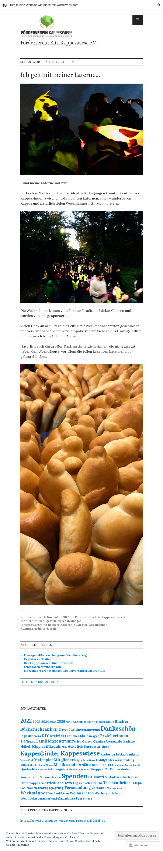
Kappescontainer (96, 746)
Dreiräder (58, 736)
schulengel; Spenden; (77, 769)
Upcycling (56, 788)
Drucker (73, 736)
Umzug (43, 788)
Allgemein (49, 621)
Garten (87, 741)
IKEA (49, 746)
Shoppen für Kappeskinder (110, 769)
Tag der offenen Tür (88, 783)
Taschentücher (116, 782)
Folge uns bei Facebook (40, 682)
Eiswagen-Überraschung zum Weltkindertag (55, 655)
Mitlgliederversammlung (116, 760)
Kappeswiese (80, 753)
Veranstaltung (77, 787)
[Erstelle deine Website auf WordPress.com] (81, 5)
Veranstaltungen (70, 621)
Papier (105, 765)
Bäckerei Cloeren (60, 625)
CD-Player (60, 729)
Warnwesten (114, 788)
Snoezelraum (29, 777)
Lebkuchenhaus (127, 754)
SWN (68, 783)
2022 (26, 721)
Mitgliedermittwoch (86, 760)
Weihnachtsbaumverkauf (38, 798)
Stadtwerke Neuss (123, 777)
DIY (45, 735)
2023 (36, 721)
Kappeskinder (40, 753)
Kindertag (107, 754)
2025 (52, 722)
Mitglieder (64, 759)
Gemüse (99, 741)
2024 (45, 722)
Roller (43, 769)
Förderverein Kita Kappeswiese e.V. (58, 42)
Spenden (75, 776)
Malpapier (43, 759)
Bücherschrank (36, 729)
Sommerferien (50, 777)
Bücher (122, 721)
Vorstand (99, 788)
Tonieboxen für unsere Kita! (43, 667)
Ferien (77, 741)
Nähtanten (91, 765)
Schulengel (56, 769)
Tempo (136, 783)
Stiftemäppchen (32, 783)
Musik (24, 765)
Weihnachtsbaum (109, 793)
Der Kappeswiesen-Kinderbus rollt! (49, 663)
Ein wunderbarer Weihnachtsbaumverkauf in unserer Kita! (65, 671)
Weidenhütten (58, 793)
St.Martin (80, 625)
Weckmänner (97, 625)
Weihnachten (82, 793)
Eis (82, 736)
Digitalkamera (30, 736)
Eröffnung (28, 741)
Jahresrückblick (68, 746)
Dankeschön (118, 728)
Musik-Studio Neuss (41, 765)
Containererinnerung (84, 729)
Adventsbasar (83, 722)
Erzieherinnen (114, 735)
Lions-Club (27, 760)
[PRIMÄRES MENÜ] (137, 20)
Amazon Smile (104, 722)
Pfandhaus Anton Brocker (127, 765)
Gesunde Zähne (120, 741)
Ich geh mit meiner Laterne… (60, 74)
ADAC (69, 721)
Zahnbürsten (70, 798)
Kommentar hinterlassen (38, 628)
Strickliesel (55, 783)
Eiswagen (93, 736)
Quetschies (29, 769)
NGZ (78, 765)
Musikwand (64, 764)
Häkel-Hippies (32, 746)
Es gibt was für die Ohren (41, 659)
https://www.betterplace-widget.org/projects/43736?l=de (62, 820)
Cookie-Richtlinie (17, 844)
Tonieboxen (28, 788)
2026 (61, 721)
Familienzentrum (54, 741)
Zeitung (87, 798)
